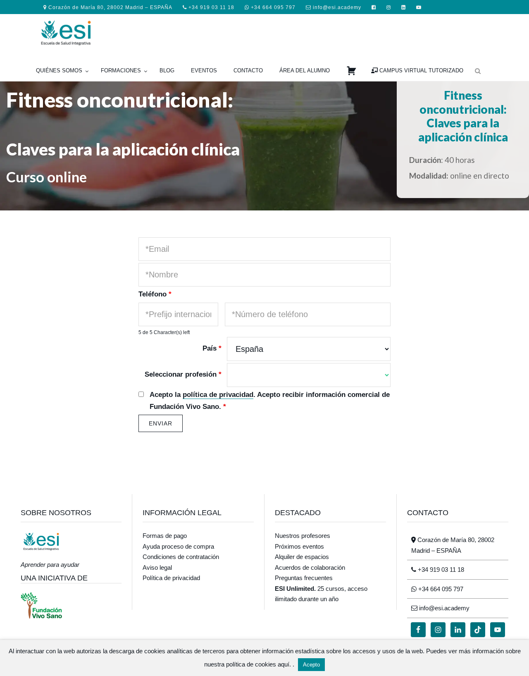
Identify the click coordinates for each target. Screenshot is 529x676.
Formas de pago (165, 535)
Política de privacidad (171, 577)
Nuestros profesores (302, 535)
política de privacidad (218, 395)
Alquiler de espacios (302, 556)
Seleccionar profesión (183, 374)
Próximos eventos (299, 546)
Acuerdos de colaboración (310, 567)
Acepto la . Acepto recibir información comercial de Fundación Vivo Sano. (270, 401)
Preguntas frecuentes (304, 577)
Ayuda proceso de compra (178, 546)
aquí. (285, 664)
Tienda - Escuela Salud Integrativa (99, 31)
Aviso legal (157, 567)
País (212, 348)
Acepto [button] (311, 665)
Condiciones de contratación (181, 556)
